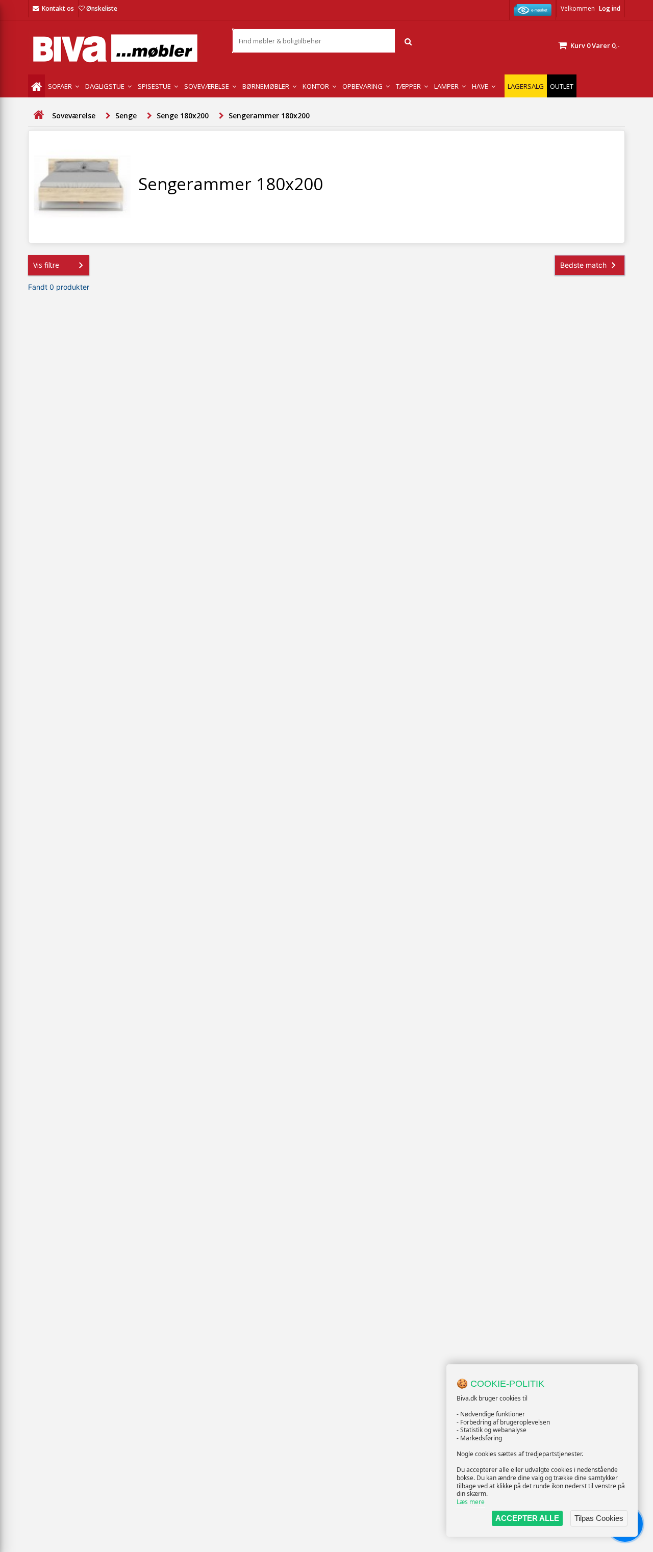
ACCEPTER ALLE (527, 1518)
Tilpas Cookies (598, 1518)
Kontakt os (58, 8)
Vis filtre (46, 265)
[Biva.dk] (122, 48)
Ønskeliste (101, 8)
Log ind (609, 8)
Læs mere (471, 1501)
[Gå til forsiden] (38, 115)
